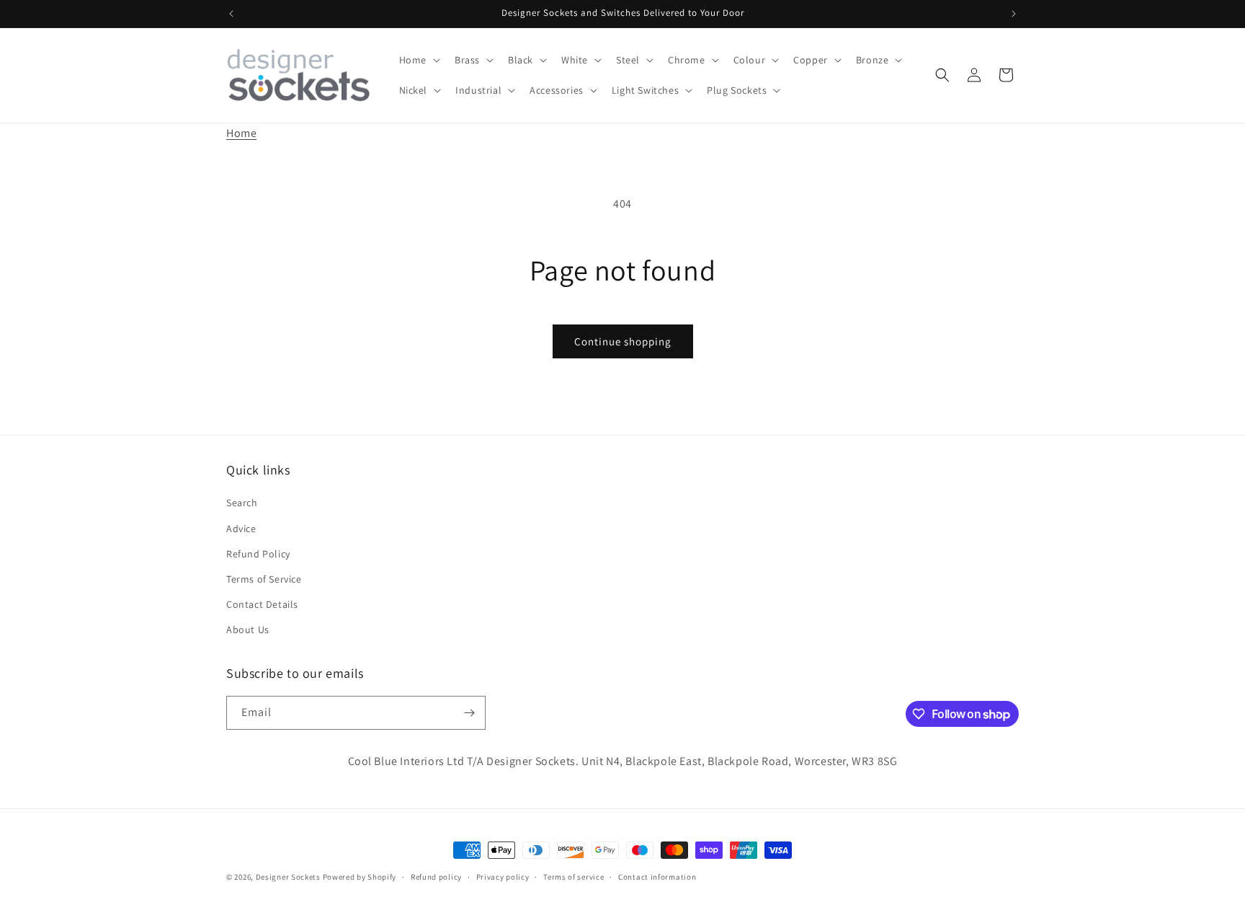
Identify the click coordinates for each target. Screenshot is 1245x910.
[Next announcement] (1014, 13)
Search (242, 502)
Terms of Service (264, 579)
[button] (418, 60)
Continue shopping (622, 341)
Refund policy (436, 877)
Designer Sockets (288, 877)
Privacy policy (503, 877)
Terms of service (573, 877)
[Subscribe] (469, 713)
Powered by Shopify (360, 877)
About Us (247, 629)
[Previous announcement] (231, 13)
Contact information (657, 877)
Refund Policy (258, 553)
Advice (241, 528)
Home (241, 133)
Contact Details (262, 604)
